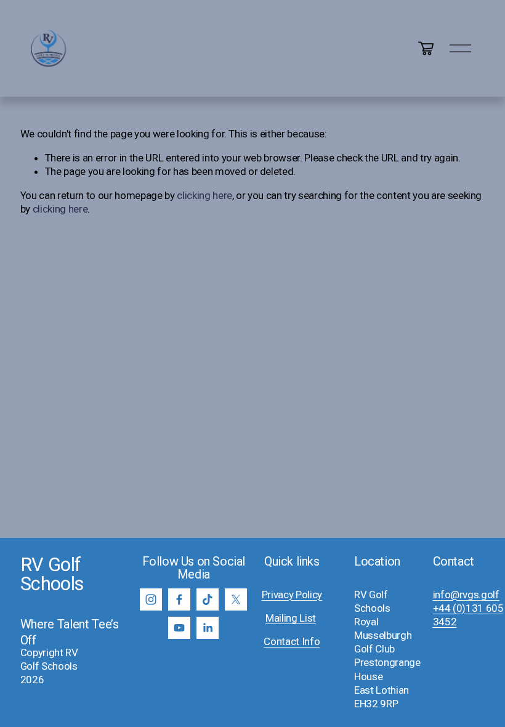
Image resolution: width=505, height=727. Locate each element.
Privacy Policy (292, 594)
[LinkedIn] (207, 628)
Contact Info (292, 641)
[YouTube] (179, 628)
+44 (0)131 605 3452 (468, 615)
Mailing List (290, 618)
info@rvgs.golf (466, 594)
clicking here (204, 195)
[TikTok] (207, 599)
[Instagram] (151, 599)
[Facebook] (179, 599)
